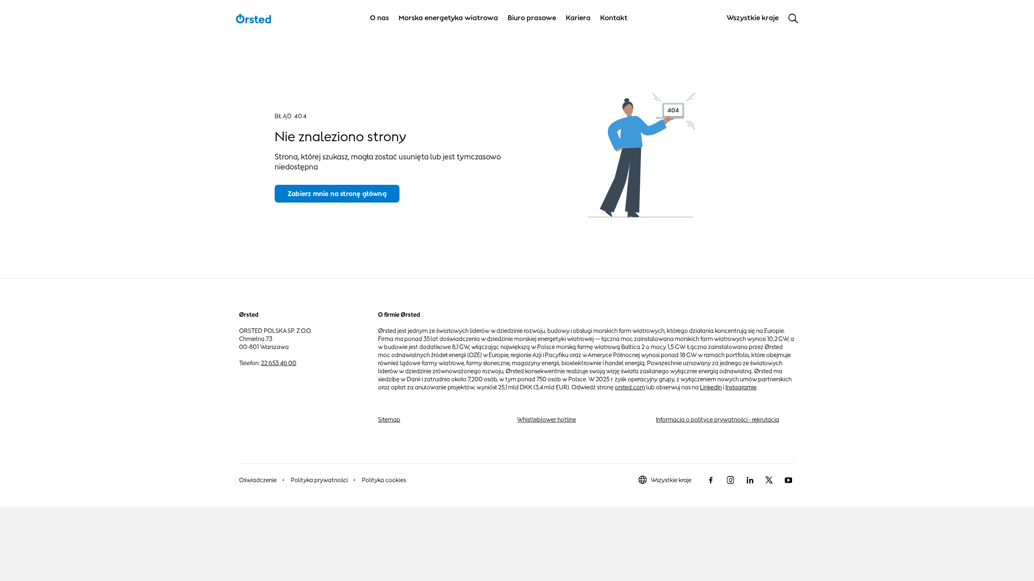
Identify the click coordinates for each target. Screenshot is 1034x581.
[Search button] (793, 18)
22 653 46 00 (278, 362)
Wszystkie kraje (671, 480)
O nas (379, 18)
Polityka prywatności (319, 480)
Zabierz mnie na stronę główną (337, 194)
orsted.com (630, 387)
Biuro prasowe (532, 18)
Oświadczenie (258, 480)
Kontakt (614, 18)
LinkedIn (711, 387)
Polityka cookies (384, 480)
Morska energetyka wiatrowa (448, 18)
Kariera (578, 18)
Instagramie (741, 387)
